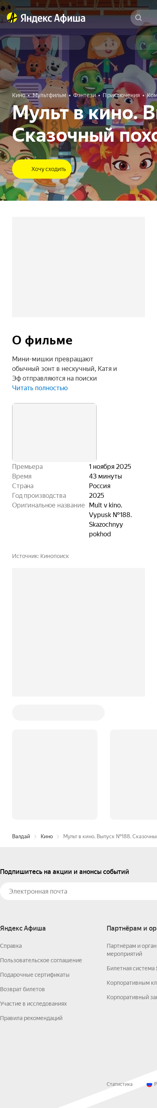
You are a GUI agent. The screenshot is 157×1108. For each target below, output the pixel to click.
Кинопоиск (54, 556)
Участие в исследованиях (33, 882)
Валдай (21, 715)
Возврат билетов (22, 867)
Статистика (119, 962)
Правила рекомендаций (31, 896)
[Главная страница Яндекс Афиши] (12, 17)
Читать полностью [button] (40, 388)
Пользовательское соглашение (41, 838)
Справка (11, 824)
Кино (47, 715)
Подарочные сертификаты (35, 853)
